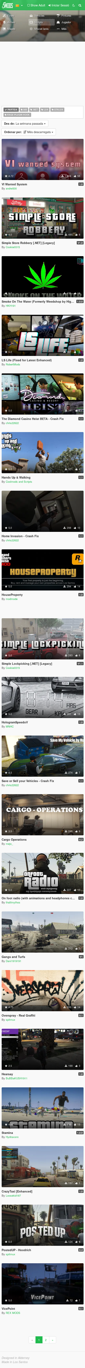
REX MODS (13, 1313)
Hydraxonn (12, 1137)
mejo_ (9, 844)
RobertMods (13, 364)
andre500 (11, 188)
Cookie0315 (13, 247)
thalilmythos (13, 902)
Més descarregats (28, 132)
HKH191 (11, 306)
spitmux (10, 1020)
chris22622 (12, 423)
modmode (12, 599)
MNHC (10, 726)
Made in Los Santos (15, 1362)
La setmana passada (24, 123)
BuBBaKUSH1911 (16, 1078)
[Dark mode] (74, 5)
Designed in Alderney (16, 1358)
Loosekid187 (13, 1195)
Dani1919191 (13, 961)
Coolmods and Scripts (19, 482)
